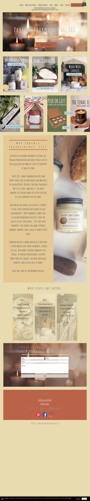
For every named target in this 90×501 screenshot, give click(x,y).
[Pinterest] (38, 414)
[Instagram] (51, 414)
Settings (78, 498)
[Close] (88, 499)
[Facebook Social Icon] (45, 414)
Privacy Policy (44, 403)
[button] (84, 3)
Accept (84, 498)
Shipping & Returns (45, 399)
